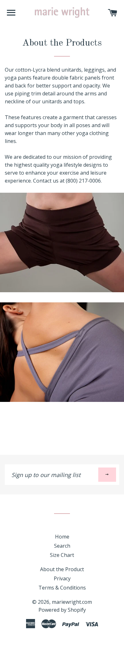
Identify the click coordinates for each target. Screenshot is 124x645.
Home (62, 536)
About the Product (62, 569)
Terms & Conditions (62, 587)
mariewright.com (72, 601)
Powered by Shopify (62, 609)
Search (62, 545)
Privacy (62, 578)
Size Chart (62, 554)
